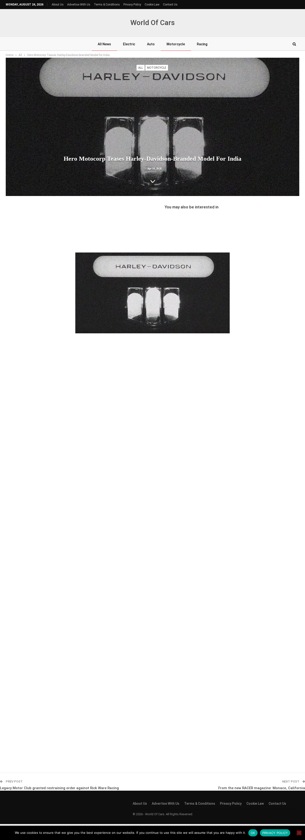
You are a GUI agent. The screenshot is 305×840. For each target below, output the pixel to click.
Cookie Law (152, 4)
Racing (202, 44)
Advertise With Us (78, 4)
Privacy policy (275, 833)
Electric (129, 44)
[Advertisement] (152, 226)
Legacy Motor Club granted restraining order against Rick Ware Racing (59, 788)
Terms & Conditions (107, 4)
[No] (299, 832)
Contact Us (170, 4)
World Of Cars (152, 22)
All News (104, 44)
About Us (58, 4)
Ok (253, 833)
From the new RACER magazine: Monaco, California (261, 788)
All (140, 67)
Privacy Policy (132, 4)
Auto (151, 44)
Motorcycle (176, 44)
